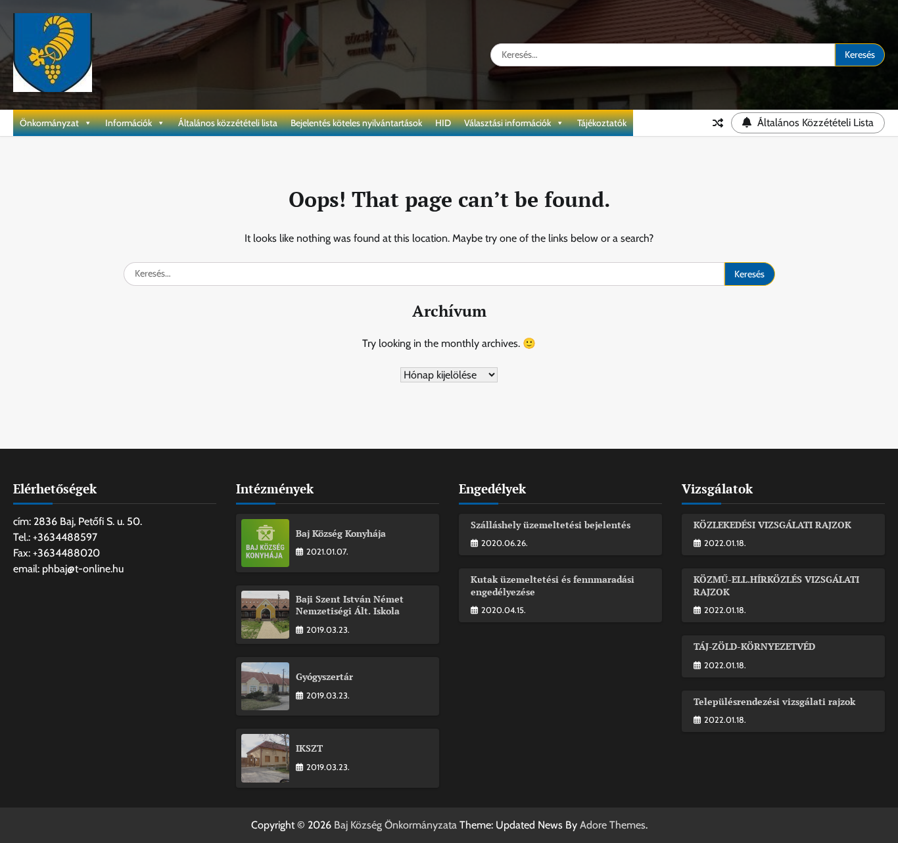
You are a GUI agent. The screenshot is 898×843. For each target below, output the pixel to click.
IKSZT (309, 748)
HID (443, 123)
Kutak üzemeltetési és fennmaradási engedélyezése (552, 585)
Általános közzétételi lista (227, 123)
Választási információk (507, 123)
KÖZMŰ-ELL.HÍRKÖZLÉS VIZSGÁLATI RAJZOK (776, 585)
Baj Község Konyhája (341, 533)
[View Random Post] (718, 123)
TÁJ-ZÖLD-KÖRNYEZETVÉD (754, 646)
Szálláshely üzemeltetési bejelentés (550, 524)
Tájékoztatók (601, 123)
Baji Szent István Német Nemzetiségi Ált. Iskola (350, 605)
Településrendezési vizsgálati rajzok (774, 701)
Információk (128, 123)
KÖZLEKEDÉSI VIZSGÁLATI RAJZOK (772, 524)
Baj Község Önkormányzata (395, 825)
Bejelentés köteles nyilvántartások (356, 123)
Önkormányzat (49, 123)
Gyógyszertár (324, 676)
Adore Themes (613, 825)
